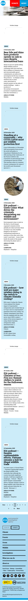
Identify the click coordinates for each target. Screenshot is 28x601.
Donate (15, 527)
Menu (23, 3)
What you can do (8, 558)
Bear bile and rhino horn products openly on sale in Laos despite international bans (14, 57)
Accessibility (18, 568)
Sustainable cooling (9, 335)
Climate (6, 329)
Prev (3, 505)
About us (5, 563)
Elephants (7, 249)
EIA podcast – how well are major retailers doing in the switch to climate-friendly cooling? (14, 293)
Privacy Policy (20, 570)
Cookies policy (11, 570)
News (6, 46)
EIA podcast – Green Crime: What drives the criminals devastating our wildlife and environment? (13, 212)
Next (18, 508)
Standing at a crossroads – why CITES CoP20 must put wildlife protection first (14, 140)
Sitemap (12, 568)
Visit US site (5, 568)
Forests (11, 411)
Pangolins (13, 249)
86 (14, 508)
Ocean (16, 411)
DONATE (15, 3)
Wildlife (6, 97)
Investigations (7, 553)
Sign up (6, 527)
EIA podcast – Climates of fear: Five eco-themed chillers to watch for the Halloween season (13, 379)
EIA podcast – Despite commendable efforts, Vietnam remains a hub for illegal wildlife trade (13, 457)
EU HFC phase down (10, 333)
